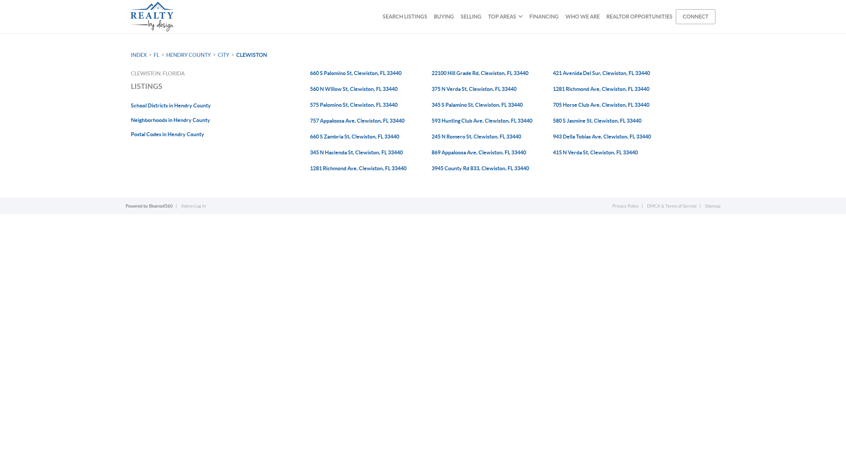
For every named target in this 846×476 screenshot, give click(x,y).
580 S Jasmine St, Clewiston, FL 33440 (597, 120)
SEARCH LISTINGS (405, 17)
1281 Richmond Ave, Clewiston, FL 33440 (601, 89)
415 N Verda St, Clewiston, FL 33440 (595, 152)
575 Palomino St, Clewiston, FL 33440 (354, 104)
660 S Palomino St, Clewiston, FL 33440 (356, 73)
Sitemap (712, 206)
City (223, 55)
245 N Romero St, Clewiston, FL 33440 (476, 136)
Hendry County (188, 55)
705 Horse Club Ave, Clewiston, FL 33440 (601, 104)
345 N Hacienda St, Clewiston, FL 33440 (356, 152)
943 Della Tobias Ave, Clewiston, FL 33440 (602, 136)
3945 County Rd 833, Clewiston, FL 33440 (480, 168)
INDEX (139, 55)
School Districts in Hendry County (171, 105)
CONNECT (696, 17)
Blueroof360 (161, 206)
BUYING (444, 17)
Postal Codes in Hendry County (167, 134)
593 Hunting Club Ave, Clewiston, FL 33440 (482, 120)
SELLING (471, 17)
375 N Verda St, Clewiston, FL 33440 (474, 89)
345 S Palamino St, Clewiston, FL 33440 (477, 104)
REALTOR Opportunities (639, 17)
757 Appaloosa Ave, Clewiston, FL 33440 (357, 120)
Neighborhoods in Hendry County (170, 120)
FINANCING (544, 17)
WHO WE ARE (582, 17)
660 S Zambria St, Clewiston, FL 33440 (354, 136)
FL (156, 55)
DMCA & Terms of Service (672, 206)
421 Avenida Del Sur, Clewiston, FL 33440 (601, 73)
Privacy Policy (625, 206)
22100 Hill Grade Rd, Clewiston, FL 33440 (480, 73)
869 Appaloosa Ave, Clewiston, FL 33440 (479, 152)
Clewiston (251, 55)
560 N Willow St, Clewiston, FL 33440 (354, 89)
